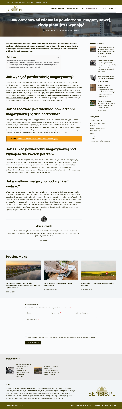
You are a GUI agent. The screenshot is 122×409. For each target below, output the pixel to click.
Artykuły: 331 (44, 240)
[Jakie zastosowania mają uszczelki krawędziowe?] (93, 78)
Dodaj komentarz (33, 319)
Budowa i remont (58, 8)
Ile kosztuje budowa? (97, 123)
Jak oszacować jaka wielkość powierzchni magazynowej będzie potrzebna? (34, 62)
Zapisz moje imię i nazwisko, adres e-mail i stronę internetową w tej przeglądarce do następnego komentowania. (61, 337)
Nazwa (29, 313)
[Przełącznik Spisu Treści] (57, 57)
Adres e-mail (56, 313)
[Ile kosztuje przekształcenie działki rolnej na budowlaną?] (98, 270)
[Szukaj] (115, 2)
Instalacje (93, 126)
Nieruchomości (92, 8)
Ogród (103, 8)
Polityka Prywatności (18, 2)
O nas (7, 2)
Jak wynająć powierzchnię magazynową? (22, 60)
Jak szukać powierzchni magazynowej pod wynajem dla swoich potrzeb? (33, 64)
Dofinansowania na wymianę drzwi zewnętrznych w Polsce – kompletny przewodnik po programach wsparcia (106, 90)
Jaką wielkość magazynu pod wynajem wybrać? (24, 67)
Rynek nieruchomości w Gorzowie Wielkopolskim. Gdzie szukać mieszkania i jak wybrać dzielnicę (23, 285)
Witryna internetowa (82, 313)
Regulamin (30, 2)
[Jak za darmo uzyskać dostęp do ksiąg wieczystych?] (61, 270)
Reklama (38, 2)
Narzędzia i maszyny (75, 8)
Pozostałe (93, 136)
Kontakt (45, 2)
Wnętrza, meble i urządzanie (100, 141)
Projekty (93, 138)
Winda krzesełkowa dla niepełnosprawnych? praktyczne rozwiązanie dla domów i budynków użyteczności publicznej (107, 65)
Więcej (111, 8)
